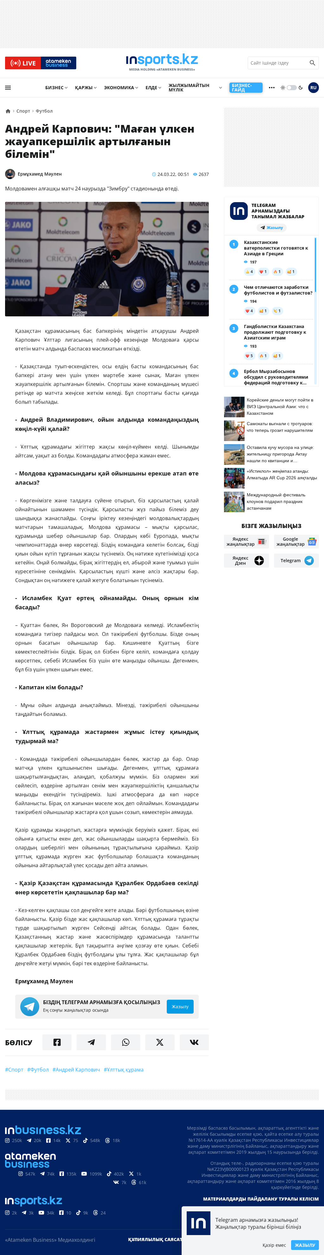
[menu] (8, 87)
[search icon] (312, 63)
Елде (151, 87)
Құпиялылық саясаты (157, 1239)
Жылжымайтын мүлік (189, 87)
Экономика (119, 87)
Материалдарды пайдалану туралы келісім (261, 1199)
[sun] (282, 87)
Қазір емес (274, 1245)
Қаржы (84, 87)
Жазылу (305, 1245)
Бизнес (54, 87)
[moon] (300, 87)
